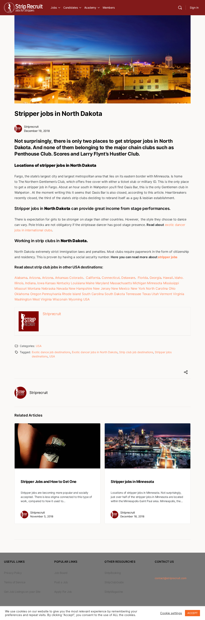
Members (109, 7)
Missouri (20, 288)
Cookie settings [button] (171, 613)
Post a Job (61, 582)
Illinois (18, 283)
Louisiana (78, 283)
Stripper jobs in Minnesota (132, 481)
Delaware (128, 278)
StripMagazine (114, 591)
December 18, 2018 (132, 516)
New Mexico (120, 288)
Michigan (139, 283)
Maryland (102, 283)
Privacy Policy (13, 572)
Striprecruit (31, 126)
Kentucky (63, 283)
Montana (34, 288)
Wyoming (75, 299)
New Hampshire (80, 288)
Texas (146, 294)
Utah (155, 294)
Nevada (62, 288)
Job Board (60, 572)
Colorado (76, 278)
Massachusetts (121, 283)
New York (138, 288)
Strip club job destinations (136, 352)
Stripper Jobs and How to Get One (48, 481)
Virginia (178, 294)
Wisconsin (60, 299)
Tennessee (133, 294)
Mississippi (171, 283)
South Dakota (115, 294)
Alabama (20, 278)
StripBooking (113, 572)
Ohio (172, 288)
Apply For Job (63, 591)
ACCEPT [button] (192, 613)
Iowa (40, 283)
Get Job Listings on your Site (22, 591)
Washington (23, 299)
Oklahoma (21, 294)
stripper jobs (167, 257)
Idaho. (179, 278)
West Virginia (42, 299)
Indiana (30, 283)
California (93, 278)
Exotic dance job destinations (51, 352)
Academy (90, 7)
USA (86, 299)
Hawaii (168, 278)
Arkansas (61, 278)
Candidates (70, 7)
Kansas (50, 283)
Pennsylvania (51, 294)
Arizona (34, 278)
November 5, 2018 (41, 516)
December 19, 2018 (37, 130)
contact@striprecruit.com (170, 578)
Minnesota (154, 283)
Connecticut (111, 278)
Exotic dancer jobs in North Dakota (95, 352)
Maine (90, 283)
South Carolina (93, 294)
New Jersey (102, 288)
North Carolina (157, 288)
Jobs (54, 7)
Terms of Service (14, 582)
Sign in (194, 7)
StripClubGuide (114, 582)
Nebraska (48, 288)
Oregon (35, 294)
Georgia (155, 278)
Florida (143, 278)
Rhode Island (71, 294)
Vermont (166, 294)
